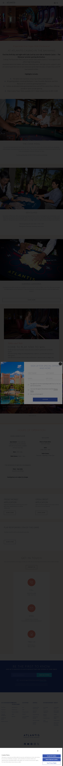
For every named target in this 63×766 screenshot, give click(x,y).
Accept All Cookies (51, 756)
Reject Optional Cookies (52, 759)
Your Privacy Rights (51, 763)
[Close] (58, 751)
